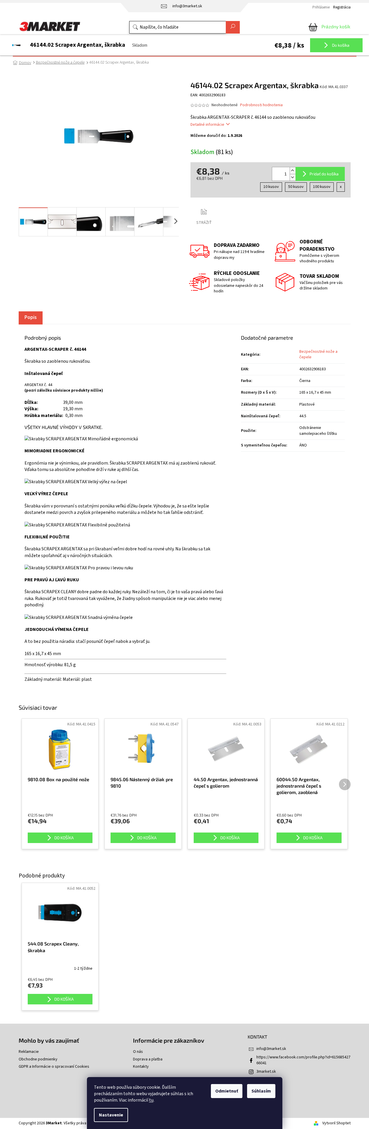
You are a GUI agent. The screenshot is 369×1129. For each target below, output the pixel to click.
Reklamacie (29, 1052)
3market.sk (266, 1071)
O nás (138, 1052)
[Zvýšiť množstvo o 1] (292, 170)
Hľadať (233, 27)
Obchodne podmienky (38, 1059)
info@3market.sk (271, 1049)
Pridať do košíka (324, 173)
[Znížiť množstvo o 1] (292, 177)
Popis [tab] (31, 317)
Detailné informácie (207, 125)
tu (151, 1100)
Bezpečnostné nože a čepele (318, 354)
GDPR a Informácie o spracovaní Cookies (54, 1066)
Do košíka (340, 45)
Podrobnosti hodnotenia (261, 105)
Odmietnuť (226, 1091)
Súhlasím (261, 1091)
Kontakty (141, 1066)
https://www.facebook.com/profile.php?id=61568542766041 (303, 1060)
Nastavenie (111, 1115)
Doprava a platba (147, 1059)
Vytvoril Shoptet (336, 1123)
